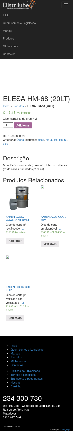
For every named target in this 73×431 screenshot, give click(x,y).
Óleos (20, 140)
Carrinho (16, 386)
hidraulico (52, 140)
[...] (53, 231)
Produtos (8, 38)
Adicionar (22, 125)
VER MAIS (49, 244)
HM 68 (63, 140)
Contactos (9, 54)
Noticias (15, 382)
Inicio (6, 15)
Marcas (7, 31)
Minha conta (10, 46)
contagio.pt (65, 429)
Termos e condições (23, 375)
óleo (5, 143)
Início (6, 106)
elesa (41, 140)
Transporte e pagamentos (27, 378)
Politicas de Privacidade (25, 371)
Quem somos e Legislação (19, 23)
